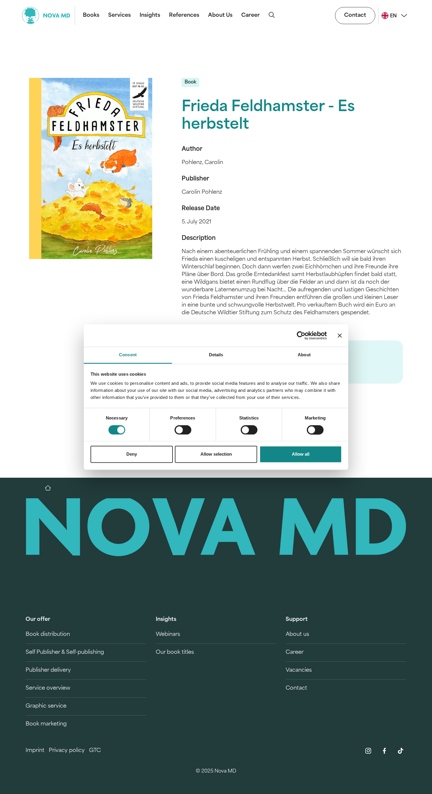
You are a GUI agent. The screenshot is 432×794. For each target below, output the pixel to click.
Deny (131, 454)
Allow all (300, 454)
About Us (220, 15)
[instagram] (368, 751)
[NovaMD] (51, 488)
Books (91, 15)
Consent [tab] (128, 354)
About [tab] (304, 354)
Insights (150, 15)
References (184, 15)
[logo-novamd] (48, 15)
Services (119, 15)
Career (250, 15)
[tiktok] (400, 751)
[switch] (183, 429)
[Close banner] (340, 335)
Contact (355, 15)
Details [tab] (216, 354)
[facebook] (384, 751)
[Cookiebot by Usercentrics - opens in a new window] (301, 335)
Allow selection (216, 454)
